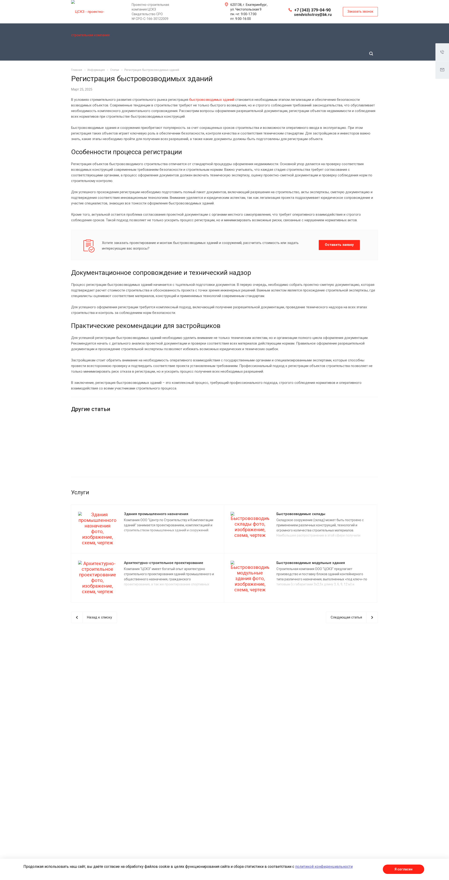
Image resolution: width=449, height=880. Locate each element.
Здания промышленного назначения (156, 514)
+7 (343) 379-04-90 (312, 9)
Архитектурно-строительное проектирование (163, 563)
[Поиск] (371, 54)
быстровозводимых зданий (212, 100)
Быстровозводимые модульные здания (310, 563)
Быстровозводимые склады (300, 514)
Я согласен (404, 869)
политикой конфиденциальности (324, 866)
